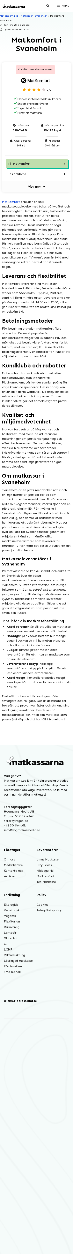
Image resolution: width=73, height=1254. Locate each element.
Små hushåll (12, 972)
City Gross (44, 865)
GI (6, 944)
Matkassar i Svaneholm (34, 15)
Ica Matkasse (46, 882)
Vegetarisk (12, 910)
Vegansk (10, 916)
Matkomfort (11, 202)
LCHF (8, 949)
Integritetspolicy (49, 910)
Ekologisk (11, 904)
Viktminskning (14, 955)
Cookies (42, 904)
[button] (47, 6)
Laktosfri (10, 932)
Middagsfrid (45, 870)
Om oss (9, 859)
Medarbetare (13, 865)
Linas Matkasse (48, 859)
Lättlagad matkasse (18, 960)
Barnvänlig (11, 927)
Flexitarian (12, 921)
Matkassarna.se (9, 15)
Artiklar (9, 876)
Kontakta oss (13, 870)
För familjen (13, 966)
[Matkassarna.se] (13, 6)
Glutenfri (10, 938)
